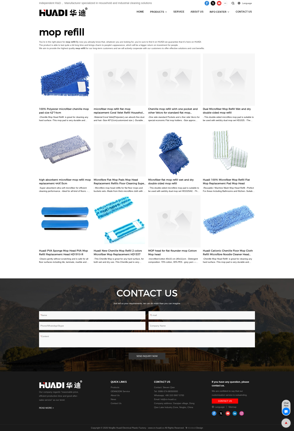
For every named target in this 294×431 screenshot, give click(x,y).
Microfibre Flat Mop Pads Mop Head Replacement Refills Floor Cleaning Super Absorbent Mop (119, 181)
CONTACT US (244, 11)
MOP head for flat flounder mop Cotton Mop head (172, 252)
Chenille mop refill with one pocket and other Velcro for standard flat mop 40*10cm (173, 111)
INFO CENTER (218, 12)
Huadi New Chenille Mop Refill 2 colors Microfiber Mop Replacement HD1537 (118, 252)
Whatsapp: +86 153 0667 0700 (169, 395)
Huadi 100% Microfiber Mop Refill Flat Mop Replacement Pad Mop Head (226, 181)
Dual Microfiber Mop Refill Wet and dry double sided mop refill (227, 111)
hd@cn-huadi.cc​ (168, 399)
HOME (140, 11)
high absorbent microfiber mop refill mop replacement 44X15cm (65, 181)
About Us (115, 395)
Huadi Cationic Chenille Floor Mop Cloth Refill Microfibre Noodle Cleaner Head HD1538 (228, 252)
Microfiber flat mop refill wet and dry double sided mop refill (171, 181)
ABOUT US (197, 11)
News (113, 399)
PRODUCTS (157, 12)
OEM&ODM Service (120, 391)
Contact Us (116, 403)
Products (115, 387)
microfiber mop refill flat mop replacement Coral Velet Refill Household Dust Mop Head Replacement (119, 111)
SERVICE (178, 11)
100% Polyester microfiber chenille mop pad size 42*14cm (64, 111)
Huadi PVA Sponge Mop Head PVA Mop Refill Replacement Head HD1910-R (63, 252)
